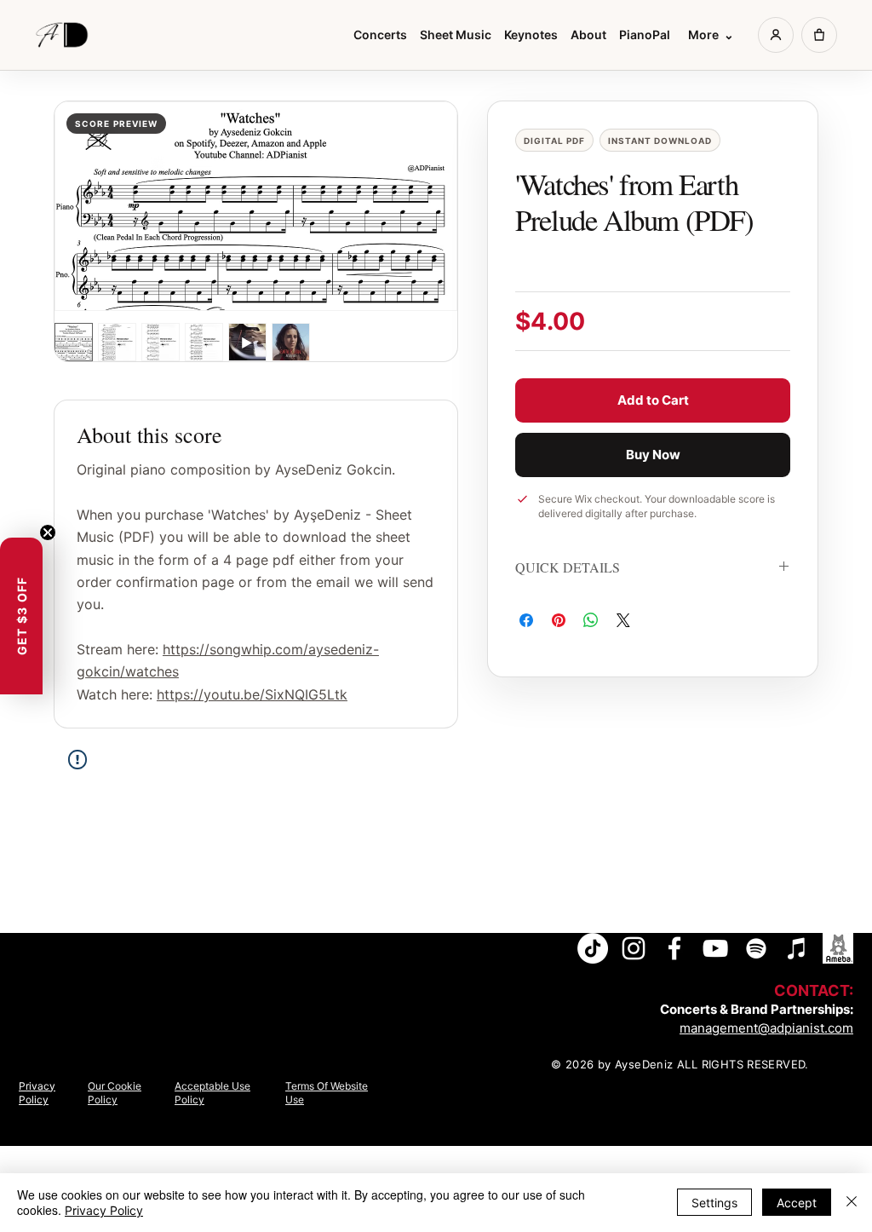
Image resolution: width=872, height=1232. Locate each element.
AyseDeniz (644, 1064)
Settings (714, 1202)
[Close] (851, 1202)
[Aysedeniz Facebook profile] (674, 948)
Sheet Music (455, 35)
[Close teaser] (47, 532)
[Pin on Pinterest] (558, 620)
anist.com (824, 1028)
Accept (797, 1202)
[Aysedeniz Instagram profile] (633, 948)
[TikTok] (592, 948)
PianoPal (644, 35)
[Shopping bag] (819, 35)
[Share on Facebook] (526, 620)
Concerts (380, 35)
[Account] (776, 35)
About (588, 35)
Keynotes (531, 35)
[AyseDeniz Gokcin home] (65, 35)
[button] (21, 616)
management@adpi (737, 1028)
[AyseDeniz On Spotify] (756, 948)
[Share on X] (623, 620)
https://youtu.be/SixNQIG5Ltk (252, 694)
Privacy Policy (104, 1210)
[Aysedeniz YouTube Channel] (715, 948)
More (711, 35)
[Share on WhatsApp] (591, 620)
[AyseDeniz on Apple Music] (797, 948)
